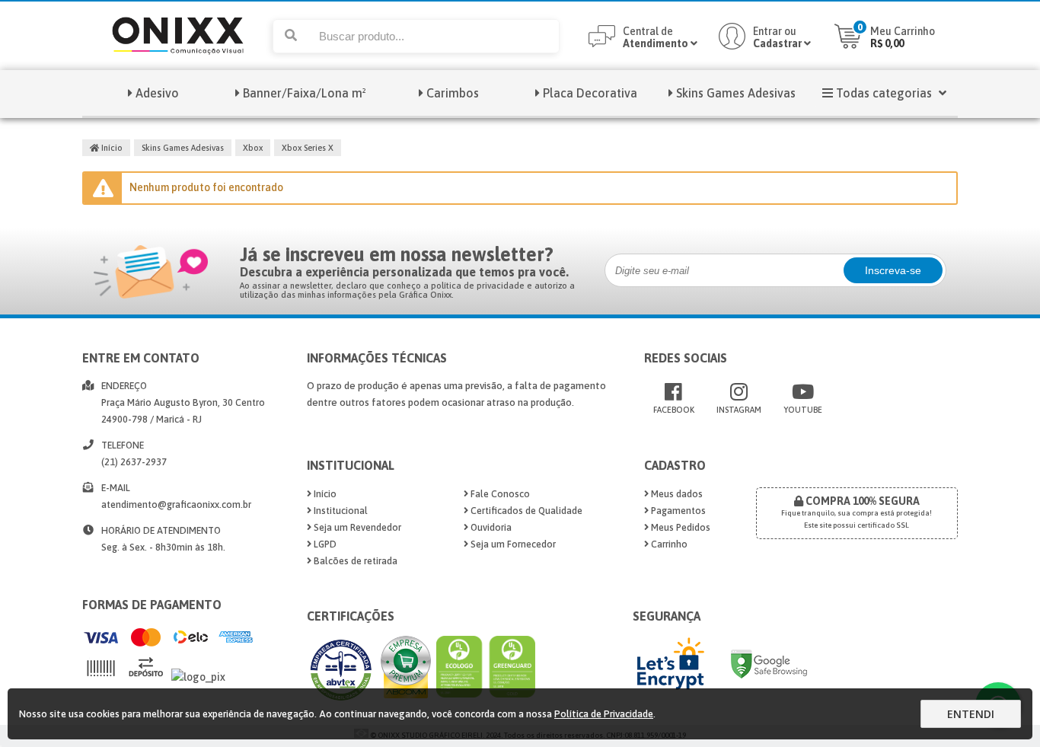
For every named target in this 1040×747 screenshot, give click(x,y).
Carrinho (668, 544)
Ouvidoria (490, 527)
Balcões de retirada (354, 561)
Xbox (253, 147)
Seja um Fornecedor (512, 544)
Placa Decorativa (590, 93)
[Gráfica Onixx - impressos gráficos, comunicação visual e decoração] (177, 66)
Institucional (339, 510)
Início (111, 147)
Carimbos (452, 93)
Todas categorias (884, 93)
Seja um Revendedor (356, 527)
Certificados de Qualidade (525, 510)
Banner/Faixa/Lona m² (304, 93)
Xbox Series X (307, 147)
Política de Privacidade (603, 714)
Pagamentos (677, 510)
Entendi (970, 714)
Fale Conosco (499, 494)
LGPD (324, 544)
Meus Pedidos (679, 527)
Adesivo (157, 93)
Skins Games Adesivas (736, 93)
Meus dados (676, 494)
